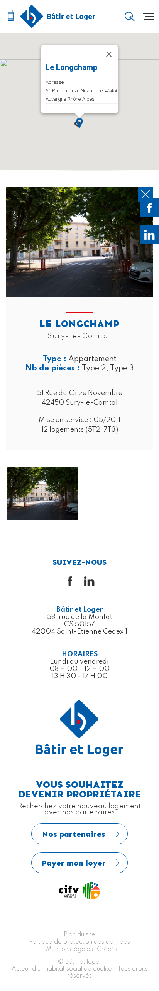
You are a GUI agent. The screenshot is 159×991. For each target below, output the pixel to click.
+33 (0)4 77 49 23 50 (10, 16)
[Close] (109, 54)
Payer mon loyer (74, 863)
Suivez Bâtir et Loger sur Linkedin (149, 234)
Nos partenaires (73, 834)
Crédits (107, 949)
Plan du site (79, 935)
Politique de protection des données (79, 942)
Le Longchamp (71, 67)
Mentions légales (69, 949)
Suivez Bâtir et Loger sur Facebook (149, 207)
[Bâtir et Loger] (57, 16)
